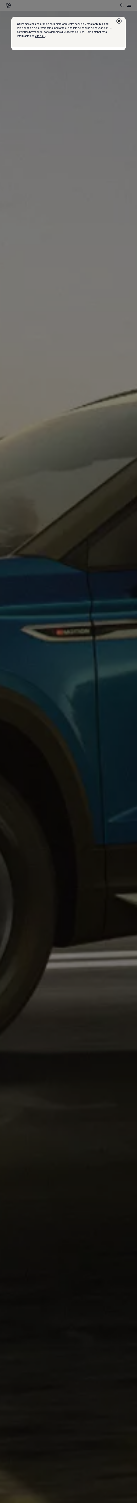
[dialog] (68, 751)
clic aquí (40, 36)
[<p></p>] (119, 21)
